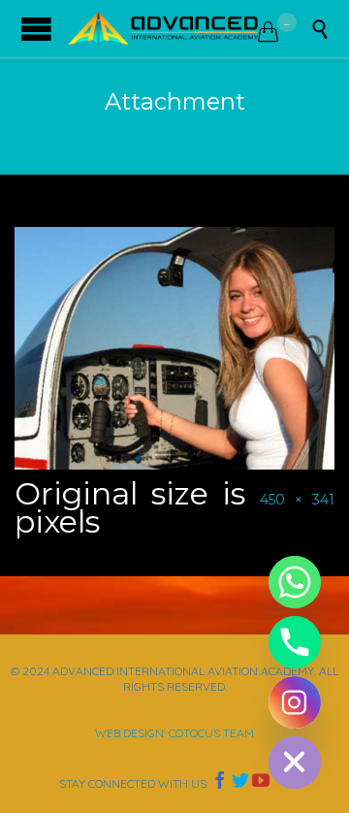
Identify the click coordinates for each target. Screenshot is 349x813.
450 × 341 (297, 499)
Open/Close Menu (36, 29)
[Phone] (295, 642)
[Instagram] (295, 702)
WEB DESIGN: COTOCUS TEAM (174, 733)
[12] (174, 348)
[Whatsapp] (295, 582)
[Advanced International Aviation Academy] (163, 28)
